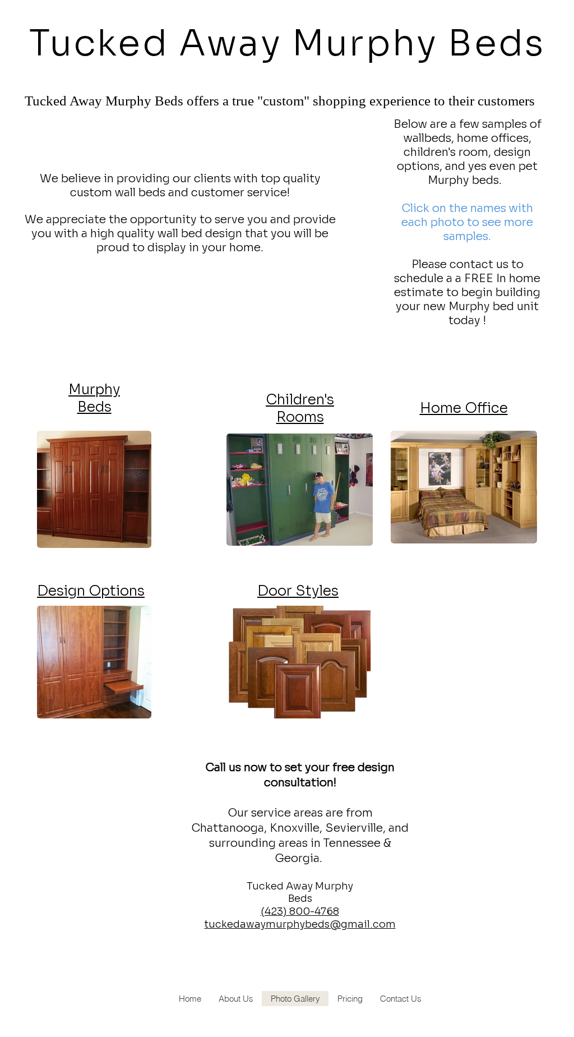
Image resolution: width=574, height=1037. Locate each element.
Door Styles (298, 591)
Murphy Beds (94, 398)
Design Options (91, 591)
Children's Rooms (300, 408)
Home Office (464, 408)
